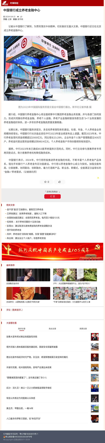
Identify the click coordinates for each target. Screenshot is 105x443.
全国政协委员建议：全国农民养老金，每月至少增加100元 (33, 217)
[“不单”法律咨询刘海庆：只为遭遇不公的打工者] (75, 293)
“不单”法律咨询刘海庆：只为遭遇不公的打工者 (71, 302)
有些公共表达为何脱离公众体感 (20, 398)
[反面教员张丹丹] (28, 275)
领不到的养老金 (14, 230)
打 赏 (52, 196)
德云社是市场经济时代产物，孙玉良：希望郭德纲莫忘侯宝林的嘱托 (37, 357)
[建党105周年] (52, 260)
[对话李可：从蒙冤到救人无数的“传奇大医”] (28, 293)
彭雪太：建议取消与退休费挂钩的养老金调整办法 (29, 226)
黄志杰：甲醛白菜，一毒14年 (19, 408)
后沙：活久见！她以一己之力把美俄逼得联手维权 (28, 388)
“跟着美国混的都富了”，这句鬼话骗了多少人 (26, 377)
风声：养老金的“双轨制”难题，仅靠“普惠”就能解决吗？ (32, 234)
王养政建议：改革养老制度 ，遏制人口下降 (26, 213)
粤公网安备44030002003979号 (18, 437)
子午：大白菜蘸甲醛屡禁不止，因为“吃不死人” (71, 283)
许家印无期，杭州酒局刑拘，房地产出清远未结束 (28, 367)
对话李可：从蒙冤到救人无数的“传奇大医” (23, 302)
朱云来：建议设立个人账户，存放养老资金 (26, 238)
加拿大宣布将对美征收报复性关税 (21, 336)
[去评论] (99, 301)
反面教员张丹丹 (12, 283)
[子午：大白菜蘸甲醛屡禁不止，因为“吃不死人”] (75, 275)
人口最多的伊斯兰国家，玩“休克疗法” (23, 418)
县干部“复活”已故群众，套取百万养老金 (25, 209)
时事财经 (14, 3)
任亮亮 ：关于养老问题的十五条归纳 (23, 221)
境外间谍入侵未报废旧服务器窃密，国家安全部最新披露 (32, 347)
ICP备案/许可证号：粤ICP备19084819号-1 (20, 434)
